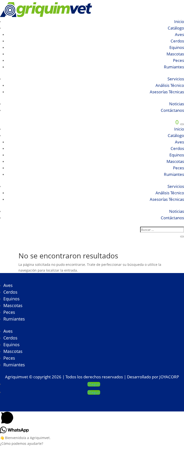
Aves (179, 34)
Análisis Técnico (169, 85)
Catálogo (176, 28)
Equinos (176, 47)
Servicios (175, 79)
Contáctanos (172, 110)
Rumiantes (174, 67)
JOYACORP (169, 377)
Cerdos (177, 41)
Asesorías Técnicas (167, 92)
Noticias (176, 104)
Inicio (179, 21)
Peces (178, 60)
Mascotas (175, 54)
